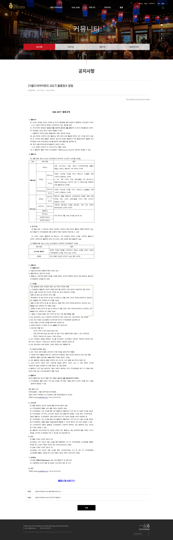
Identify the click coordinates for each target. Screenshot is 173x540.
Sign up (140, 3)
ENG (159, 3)
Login (145, 3)
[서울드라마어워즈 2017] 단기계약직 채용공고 (48, 497)
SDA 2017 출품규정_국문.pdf (133, 99)
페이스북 (161, 38)
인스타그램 (161, 29)
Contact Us (152, 3)
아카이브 (107, 7)
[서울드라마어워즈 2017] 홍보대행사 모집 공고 (48, 491)
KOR (163, 3)
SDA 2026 (76, 7)
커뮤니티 (92, 7)
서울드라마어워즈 (56, 7)
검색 (163, 8)
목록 (86, 508)
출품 (121, 7)
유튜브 (161, 25)
